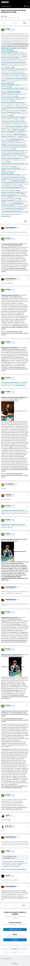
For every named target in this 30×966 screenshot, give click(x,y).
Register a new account (15, 929)
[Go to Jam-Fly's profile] (2, 876)
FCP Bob (4, 16)
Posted (10, 30)
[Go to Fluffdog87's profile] (2, 495)
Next (24, 23)
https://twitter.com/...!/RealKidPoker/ (12, 43)
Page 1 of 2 (15, 23)
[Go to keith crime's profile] (2, 826)
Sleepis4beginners (11, 227)
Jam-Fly (7, 875)
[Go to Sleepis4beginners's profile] (2, 228)
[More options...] (27, 30)
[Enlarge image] (3, 255)
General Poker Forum (14, 17)
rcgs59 (7, 815)
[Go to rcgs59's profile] (2, 816)
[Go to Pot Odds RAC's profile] (2, 484)
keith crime (8, 826)
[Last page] (28, 23)
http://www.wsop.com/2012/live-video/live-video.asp (13, 869)
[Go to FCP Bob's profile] (2, 29)
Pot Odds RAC (9, 484)
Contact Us (15, 963)
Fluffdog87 (8, 495)
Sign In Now (15, 939)
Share (15, 949)
